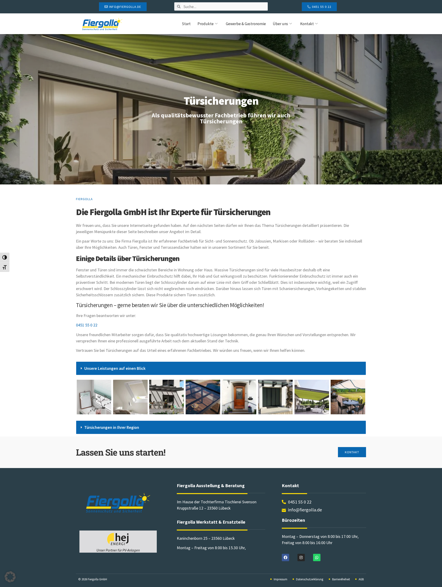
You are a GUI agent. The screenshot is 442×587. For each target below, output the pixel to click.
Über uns (280, 23)
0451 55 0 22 (86, 325)
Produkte (206, 23)
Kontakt (307, 23)
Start (186, 23)
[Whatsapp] (316, 557)
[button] (221, 368)
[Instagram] (301, 557)
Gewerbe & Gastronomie (246, 23)
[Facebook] (285, 557)
